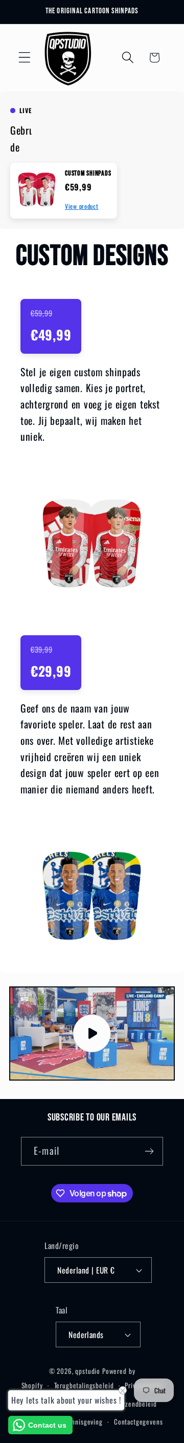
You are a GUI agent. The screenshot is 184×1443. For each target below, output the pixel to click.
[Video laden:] (92, 1033)
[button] (24, 57)
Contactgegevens (138, 1421)
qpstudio (87, 1371)
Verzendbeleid (136, 1403)
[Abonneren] (149, 1151)
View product (82, 206)
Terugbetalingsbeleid (84, 1385)
